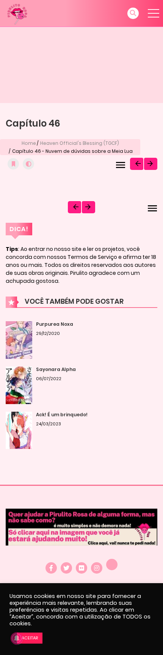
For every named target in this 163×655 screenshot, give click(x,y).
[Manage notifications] (17, 638)
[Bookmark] (13, 164)
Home (29, 143)
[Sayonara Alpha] (19, 385)
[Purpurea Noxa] (19, 340)
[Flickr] (81, 568)
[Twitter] (66, 568)
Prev (136, 164)
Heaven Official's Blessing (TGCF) (79, 143)
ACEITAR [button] (30, 638)
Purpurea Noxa (54, 324)
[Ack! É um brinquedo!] (19, 430)
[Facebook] (51, 568)
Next (150, 164)
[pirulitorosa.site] (17, 13)
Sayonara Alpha (56, 369)
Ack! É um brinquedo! (62, 414)
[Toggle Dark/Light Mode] (28, 164)
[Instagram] (96, 568)
